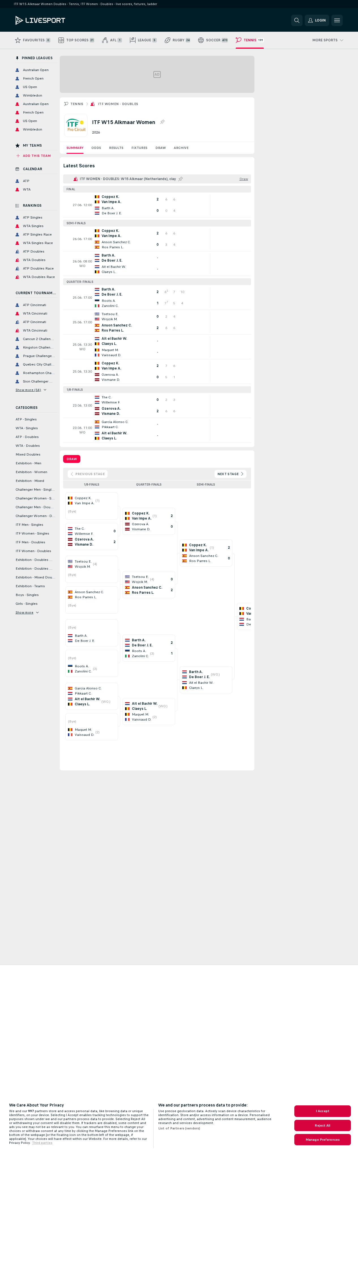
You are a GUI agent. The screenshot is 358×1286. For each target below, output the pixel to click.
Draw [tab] (72, 459)
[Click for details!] (157, 205)
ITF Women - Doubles (118, 104)
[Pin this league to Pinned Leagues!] (162, 122)
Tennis (76, 104)
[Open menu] (337, 20)
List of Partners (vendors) (179, 1128)
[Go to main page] (54, 20)
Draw (160, 148)
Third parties (42, 1143)
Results (116, 148)
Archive (181, 148)
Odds (96, 148)
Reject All (322, 1125)
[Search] (297, 20)
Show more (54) (28, 390)
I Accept (322, 1111)
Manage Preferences (323, 1140)
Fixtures (139, 148)
